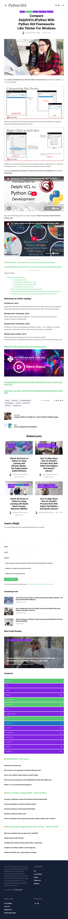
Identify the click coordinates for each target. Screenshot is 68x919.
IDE (14, 444)
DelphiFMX (34, 699)
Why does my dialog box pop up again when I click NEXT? (21, 833)
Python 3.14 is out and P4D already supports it (18, 785)
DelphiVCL (29, 11)
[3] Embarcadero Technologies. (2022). (25, 284)
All (35, 871)
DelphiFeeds (8, 909)
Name (6, 546)
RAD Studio (34, 737)
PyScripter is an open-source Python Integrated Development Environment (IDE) (34, 294)
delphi (7, 400)
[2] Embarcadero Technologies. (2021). (25, 282)
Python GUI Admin (16, 664)
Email (6, 552)
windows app (17, 405)
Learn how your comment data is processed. (40, 584)
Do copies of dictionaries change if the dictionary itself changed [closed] (25, 799)
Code (10, 444)
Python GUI (17, 5)
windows (8, 405)
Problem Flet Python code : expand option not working (20, 852)
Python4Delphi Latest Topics (17, 759)
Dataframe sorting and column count (15, 814)
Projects (19, 444)
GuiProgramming (25, 400)
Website (6, 558)
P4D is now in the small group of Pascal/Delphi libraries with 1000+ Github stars (27, 780)
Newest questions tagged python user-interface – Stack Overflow (32, 827)
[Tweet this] (57, 400)
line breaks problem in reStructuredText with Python (19, 809)
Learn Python (51, 444)
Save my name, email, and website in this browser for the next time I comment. (29, 563)
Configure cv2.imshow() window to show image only (19, 847)
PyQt (55, 164)
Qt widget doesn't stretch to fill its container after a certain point (23, 843)
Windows (50, 11)
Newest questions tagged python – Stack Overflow (26, 793)
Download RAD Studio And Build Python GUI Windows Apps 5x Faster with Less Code (36, 291)
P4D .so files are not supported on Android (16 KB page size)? (22, 770)
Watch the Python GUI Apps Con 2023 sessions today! (26, 289)
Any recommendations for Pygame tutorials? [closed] (20, 804)
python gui (26, 403)
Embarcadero (19, 890)
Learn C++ (7, 906)
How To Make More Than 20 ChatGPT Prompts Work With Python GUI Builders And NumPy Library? (49, 504)
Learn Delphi (8, 903)
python (18, 403)
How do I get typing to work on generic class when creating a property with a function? (29, 818)
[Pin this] (61, 400)
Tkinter (18, 166)
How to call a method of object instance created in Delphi (21, 775)
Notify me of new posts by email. (15, 573)
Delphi (22, 11)
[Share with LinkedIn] (59, 400)
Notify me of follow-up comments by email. (18, 568)
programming (9, 403)
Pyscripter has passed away (12, 765)
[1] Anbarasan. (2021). (20, 280)
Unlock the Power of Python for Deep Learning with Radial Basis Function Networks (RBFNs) (19, 504)
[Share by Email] (63, 400)
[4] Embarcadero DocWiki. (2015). (24, 287)
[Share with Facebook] (54, 400)
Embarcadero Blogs (10, 913)
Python (35, 11)
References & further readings (16, 277)
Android (34, 680)
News (34, 718)
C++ (8, 640)
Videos (34, 746)
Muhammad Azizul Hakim (33, 32)
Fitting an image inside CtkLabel (13, 838)
